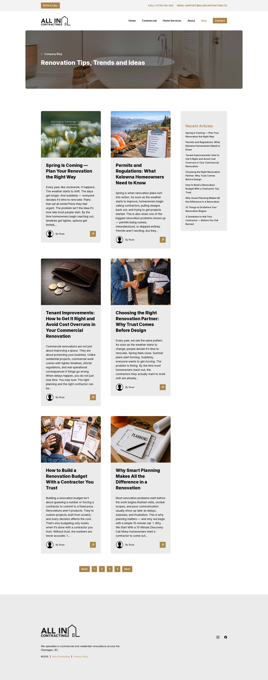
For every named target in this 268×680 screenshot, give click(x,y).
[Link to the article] (71, 180)
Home (132, 20)
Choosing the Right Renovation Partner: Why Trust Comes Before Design (202, 175)
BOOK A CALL (50, 5)
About (191, 20)
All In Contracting (61, 656)
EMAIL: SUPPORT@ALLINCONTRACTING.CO (202, 5)
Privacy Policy (81, 656)
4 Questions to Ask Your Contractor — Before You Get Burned (201, 220)
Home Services (172, 20)
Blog (204, 20)
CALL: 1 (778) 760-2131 (160, 5)
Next (127, 569)
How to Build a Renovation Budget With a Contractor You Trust (202, 188)
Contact (220, 20)
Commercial (149, 20)
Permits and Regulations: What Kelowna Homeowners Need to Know (202, 146)
